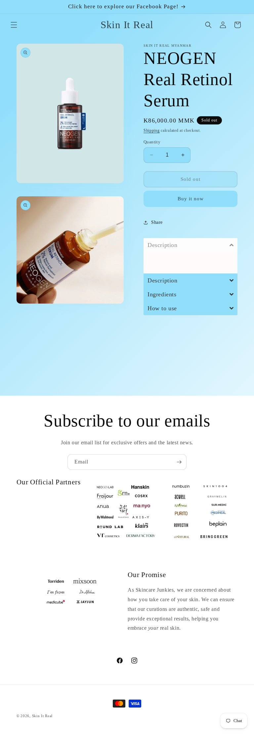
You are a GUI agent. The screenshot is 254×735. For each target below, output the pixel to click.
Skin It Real (42, 716)
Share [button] (157, 222)
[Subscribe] (179, 462)
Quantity (152, 141)
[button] (14, 25)
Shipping (152, 130)
